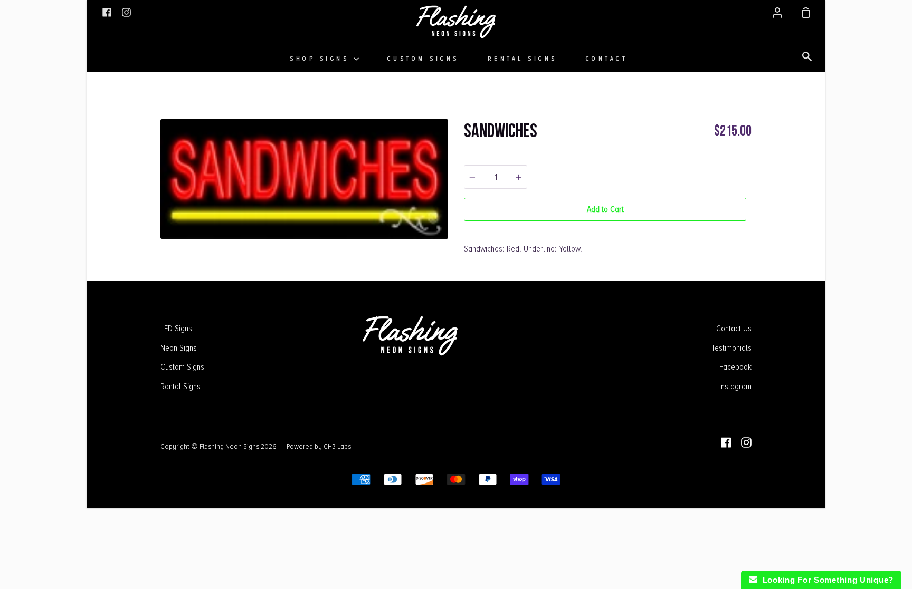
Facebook (735, 367)
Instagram (735, 386)
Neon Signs (178, 348)
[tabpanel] (304, 179)
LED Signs (176, 328)
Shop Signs (322, 59)
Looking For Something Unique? (825, 579)
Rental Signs (522, 59)
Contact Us (734, 328)
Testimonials (731, 348)
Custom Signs (423, 59)
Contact (607, 59)
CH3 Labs (337, 446)
